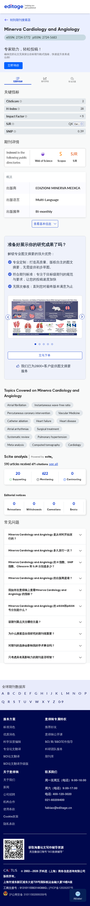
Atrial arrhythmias (18, 429)
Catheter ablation (17, 421)
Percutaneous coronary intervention (28, 413)
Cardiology (74, 445)
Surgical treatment (48, 429)
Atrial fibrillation (16, 405)
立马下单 (45, 355)
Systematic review (18, 437)
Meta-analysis (15, 445)
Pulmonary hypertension (52, 437)
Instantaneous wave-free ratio (52, 405)
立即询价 (13, 65)
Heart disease (68, 421)
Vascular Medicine (69, 413)
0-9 (60, 702)
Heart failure (43, 421)
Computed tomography (46, 445)
